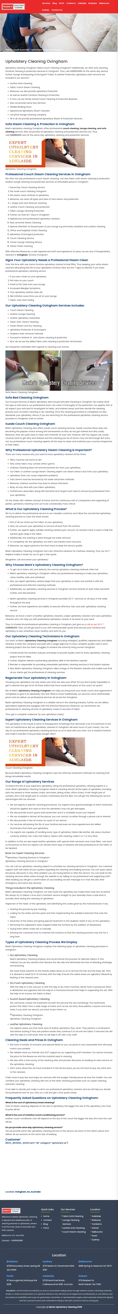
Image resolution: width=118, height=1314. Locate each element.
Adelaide (82, 3)
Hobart (95, 1228)
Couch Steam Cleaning (74, 1231)
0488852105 (15, 135)
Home (46, 1216)
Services (46, 3)
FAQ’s (46, 1228)
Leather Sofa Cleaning (73, 1228)
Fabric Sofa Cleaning (72, 1216)
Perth (61, 3)
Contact (47, 1220)
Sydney (45, 10)
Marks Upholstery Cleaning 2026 (65, 1307)
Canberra (71, 3)
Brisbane (92, 3)
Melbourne (104, 3)
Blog (55, 3)
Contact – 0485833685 (12, 1240)
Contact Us (57, 10)
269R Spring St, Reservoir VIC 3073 (95, 1266)
